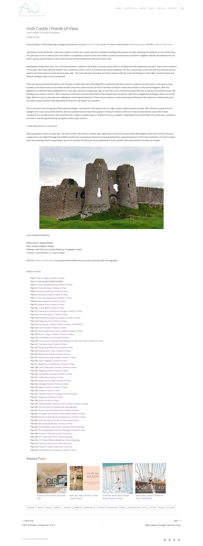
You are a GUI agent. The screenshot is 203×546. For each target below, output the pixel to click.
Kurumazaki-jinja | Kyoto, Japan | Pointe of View (60, 331)
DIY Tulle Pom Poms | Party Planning (55, 437)
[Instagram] (165, 540)
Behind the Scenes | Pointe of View (54, 354)
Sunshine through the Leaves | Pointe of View (59, 317)
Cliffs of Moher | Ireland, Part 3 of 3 (38, 523)
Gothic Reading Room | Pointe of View (54, 284)
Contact (173, 8)
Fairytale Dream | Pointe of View (52, 294)
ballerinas (54, 33)
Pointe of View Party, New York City (55, 443)
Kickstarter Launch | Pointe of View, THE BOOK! (61, 324)
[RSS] (179, 540)
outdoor (67, 507)
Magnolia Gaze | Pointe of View (53, 370)
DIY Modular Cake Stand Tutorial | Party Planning (61, 427)
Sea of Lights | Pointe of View (50, 278)
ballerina (78, 507)
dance (49, 507)
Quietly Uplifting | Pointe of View (52, 291)
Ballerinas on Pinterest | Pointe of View (57, 364)
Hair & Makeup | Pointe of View (53, 360)
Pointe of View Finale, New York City (55, 446)
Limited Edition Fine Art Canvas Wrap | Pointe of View (63, 403)
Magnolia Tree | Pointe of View (53, 321)
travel (29, 33)
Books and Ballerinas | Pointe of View (56, 347)
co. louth (171, 507)
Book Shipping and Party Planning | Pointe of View (62, 430)
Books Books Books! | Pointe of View (56, 423)
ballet (123, 507)
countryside (113, 507)
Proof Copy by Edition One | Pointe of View (58, 410)
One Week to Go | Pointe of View (54, 337)
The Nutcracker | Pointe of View (53, 314)
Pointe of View (93, 44)
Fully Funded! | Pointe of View (52, 327)
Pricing (161, 8)
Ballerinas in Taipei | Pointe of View (55, 380)
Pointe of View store (162, 44)
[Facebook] (169, 540)
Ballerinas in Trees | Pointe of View (55, 351)
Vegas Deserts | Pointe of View (53, 387)
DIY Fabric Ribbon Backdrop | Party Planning (59, 440)
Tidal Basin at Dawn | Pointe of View (55, 374)
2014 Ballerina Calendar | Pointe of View (57, 450)
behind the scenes (41, 33)
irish (145, 507)
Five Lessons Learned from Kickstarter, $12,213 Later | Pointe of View (71, 341)
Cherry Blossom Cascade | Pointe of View (58, 367)
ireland (101, 507)
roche (161, 507)
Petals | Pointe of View (49, 390)
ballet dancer (90, 507)
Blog (151, 8)
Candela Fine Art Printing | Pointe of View (58, 394)
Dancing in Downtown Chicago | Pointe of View (60, 311)
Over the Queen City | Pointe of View (54, 298)
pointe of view (134, 507)
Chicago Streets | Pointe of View (53, 384)
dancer (58, 507)
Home (118, 8)
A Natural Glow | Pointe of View (52, 288)
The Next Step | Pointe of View (53, 344)
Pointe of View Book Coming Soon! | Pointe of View (62, 417)
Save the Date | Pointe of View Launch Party (59, 420)
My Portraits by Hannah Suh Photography (58, 407)
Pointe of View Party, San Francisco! (55, 433)
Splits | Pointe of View (49, 400)
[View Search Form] (182, 8)
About (143, 8)
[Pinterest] (174, 540)
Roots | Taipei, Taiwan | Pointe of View (56, 334)
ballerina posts (136, 44)
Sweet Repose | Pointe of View (51, 301)
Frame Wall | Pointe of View (51, 308)
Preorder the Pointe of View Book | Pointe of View (62, 413)
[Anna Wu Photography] (32, 10)
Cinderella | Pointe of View (51, 377)
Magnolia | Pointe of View (51, 397)
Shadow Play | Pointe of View (50, 304)
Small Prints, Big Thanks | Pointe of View (57, 357)
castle (153, 507)
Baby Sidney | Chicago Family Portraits (163, 523)
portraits (31, 507)
